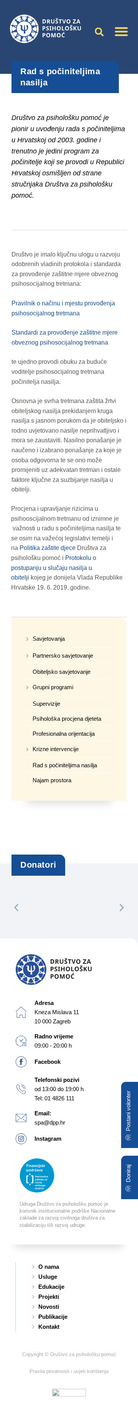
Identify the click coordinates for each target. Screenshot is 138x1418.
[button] (121, 31)
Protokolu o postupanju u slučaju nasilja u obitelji (53, 568)
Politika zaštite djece (48, 548)
